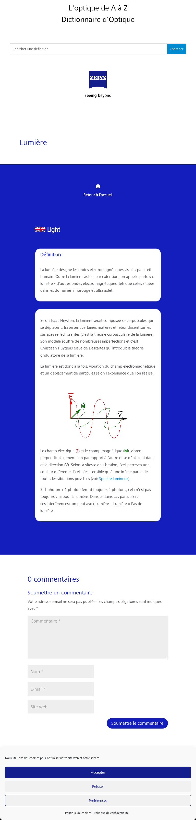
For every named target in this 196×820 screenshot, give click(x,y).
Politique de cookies (78, 813)
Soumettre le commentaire (137, 723)
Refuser (98, 786)
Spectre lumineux (113, 478)
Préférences (98, 800)
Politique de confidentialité (111, 813)
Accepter (98, 772)
